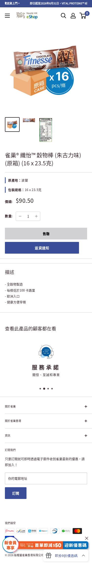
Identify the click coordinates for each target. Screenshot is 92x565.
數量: (9, 216)
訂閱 (15, 493)
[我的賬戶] (73, 15)
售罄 (46, 233)
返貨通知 (42, 247)
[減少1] (20, 216)
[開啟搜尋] (63, 15)
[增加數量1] (36, 216)
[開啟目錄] (7, 16)
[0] (83, 16)
